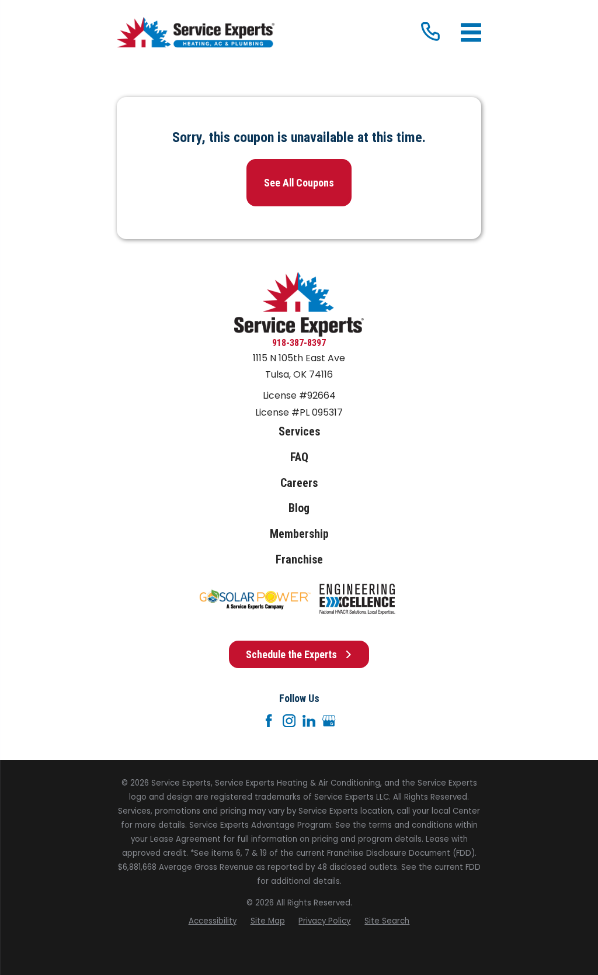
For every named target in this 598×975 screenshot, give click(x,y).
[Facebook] (268, 720)
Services (299, 431)
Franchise (299, 559)
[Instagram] (289, 720)
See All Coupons (299, 183)
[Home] (195, 32)
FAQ (299, 457)
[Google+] (328, 720)
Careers (299, 483)
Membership (299, 534)
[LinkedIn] (309, 720)
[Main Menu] (471, 32)
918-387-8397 (299, 342)
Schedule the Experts (291, 654)
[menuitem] (213, 921)
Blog (299, 508)
